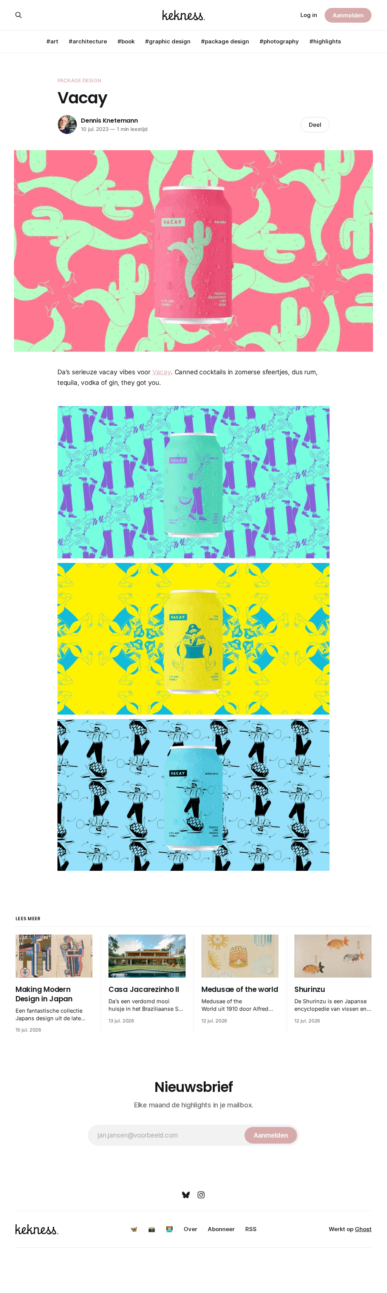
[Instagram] (201, 1195)
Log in (308, 14)
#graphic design (167, 41)
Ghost (363, 1229)
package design (79, 80)
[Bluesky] (186, 1195)
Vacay (161, 372)
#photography (279, 41)
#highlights (325, 41)
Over (190, 1229)
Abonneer (221, 1229)
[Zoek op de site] (18, 15)
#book (126, 41)
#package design (225, 41)
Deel (315, 124)
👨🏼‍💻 (169, 1229)
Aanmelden (348, 15)
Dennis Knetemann (109, 120)
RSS (251, 1229)
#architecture (88, 41)
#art (52, 41)
